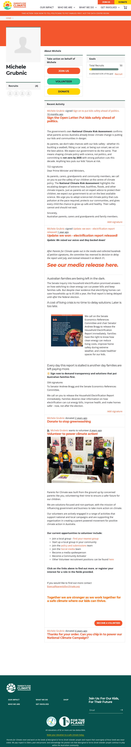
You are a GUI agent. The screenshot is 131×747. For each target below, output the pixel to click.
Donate (122, 2)
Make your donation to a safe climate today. (65, 735)
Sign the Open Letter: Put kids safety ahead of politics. (81, 119)
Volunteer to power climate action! (72, 434)
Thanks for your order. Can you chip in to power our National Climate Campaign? (84, 636)
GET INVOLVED (42, 704)
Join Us (106, 2)
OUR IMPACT (13, 699)
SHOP (65, 699)
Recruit (118, 74)
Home (8, 18)
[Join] (120, 710)
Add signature (114, 221)
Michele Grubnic (56, 110)
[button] (66, 7)
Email (92, 710)
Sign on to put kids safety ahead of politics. (96, 110)
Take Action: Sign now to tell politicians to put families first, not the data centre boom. (66, 13)
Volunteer (64, 81)
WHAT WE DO (42, 699)
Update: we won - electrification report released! (82, 235)
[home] (14, 5)
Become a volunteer (108, 623)
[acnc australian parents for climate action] (52, 721)
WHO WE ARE (14, 704)
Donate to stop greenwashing (69, 421)
